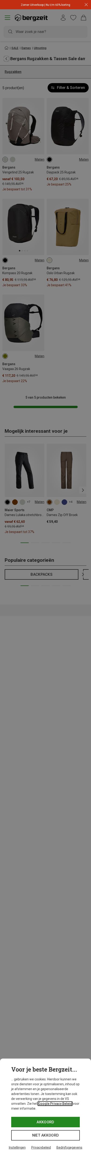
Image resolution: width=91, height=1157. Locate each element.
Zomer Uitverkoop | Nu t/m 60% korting (45, 4)
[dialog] (45, 1108)
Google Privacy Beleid (55, 1103)
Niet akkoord (45, 1135)
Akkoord (45, 1122)
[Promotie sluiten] (86, 5)
